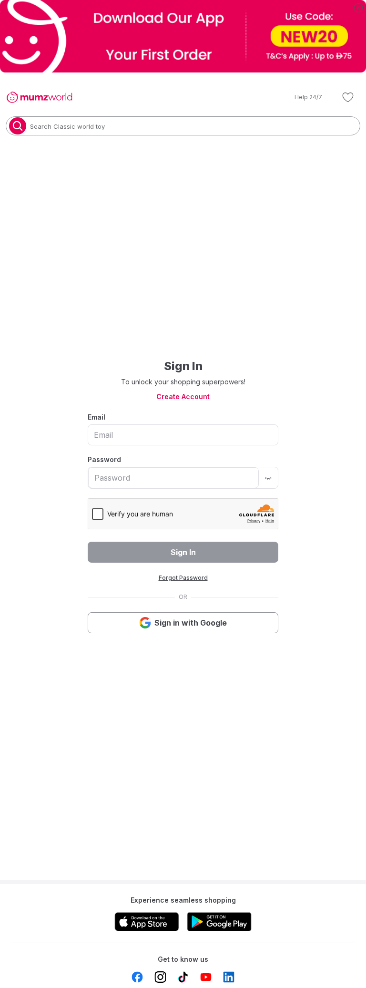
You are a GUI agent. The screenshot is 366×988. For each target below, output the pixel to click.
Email (96, 417)
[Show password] (268, 477)
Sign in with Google (190, 623)
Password (104, 459)
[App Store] (146, 921)
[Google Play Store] (219, 921)
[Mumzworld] (39, 97)
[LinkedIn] (228, 977)
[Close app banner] (358, 7)
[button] (301, 97)
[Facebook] (137, 977)
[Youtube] (206, 977)
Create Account (183, 396)
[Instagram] (160, 977)
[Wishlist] (348, 97)
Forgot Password (183, 577)
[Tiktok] (183, 977)
